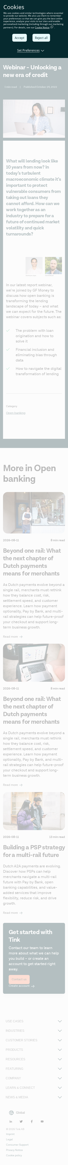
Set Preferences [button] (28, 50)
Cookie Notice (42, 27)
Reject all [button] (41, 38)
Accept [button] (19, 38)
